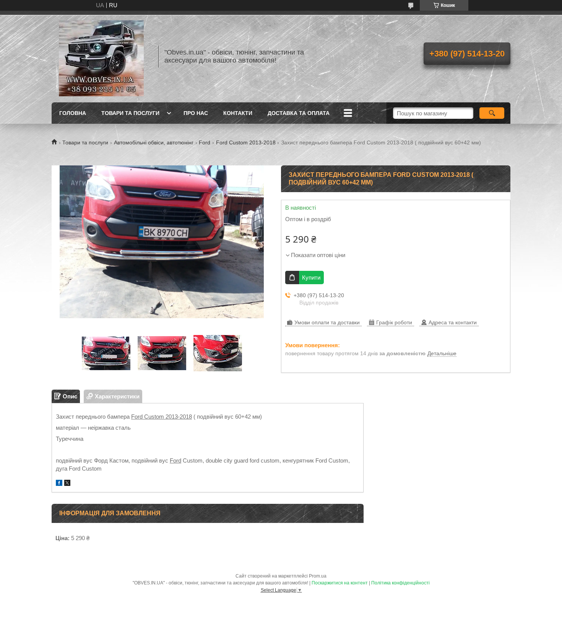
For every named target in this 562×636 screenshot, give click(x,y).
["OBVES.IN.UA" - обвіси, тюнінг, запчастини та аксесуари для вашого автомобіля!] (101, 56)
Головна (72, 113)
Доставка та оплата (299, 113)
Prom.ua (317, 576)
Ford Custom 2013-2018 (246, 142)
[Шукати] (491, 113)
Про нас (196, 113)
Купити (311, 277)
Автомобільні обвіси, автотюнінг (153, 142)
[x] (67, 484)
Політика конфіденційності (400, 583)
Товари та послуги (130, 113)
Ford (204, 142)
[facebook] (59, 484)
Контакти (237, 113)
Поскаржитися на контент (340, 583)
